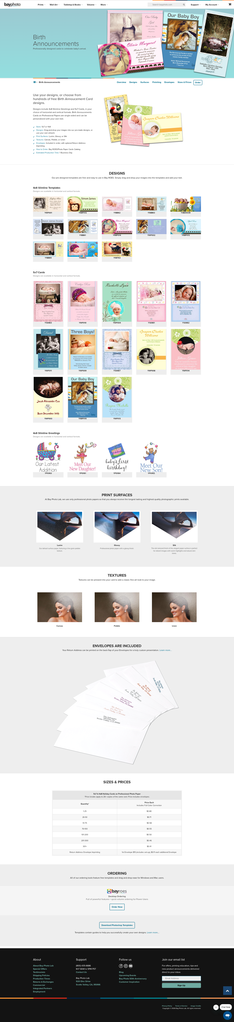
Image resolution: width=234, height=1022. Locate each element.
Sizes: (38, 126)
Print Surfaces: (42, 136)
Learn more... (166, 650)
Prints (41, 4)
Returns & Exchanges (43, 981)
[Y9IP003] (48, 397)
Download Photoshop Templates (117, 925)
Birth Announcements (49, 82)
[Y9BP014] (117, 226)
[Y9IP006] (48, 226)
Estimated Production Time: (47, 152)
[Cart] (230, 5)
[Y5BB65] (82, 249)
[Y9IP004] (117, 301)
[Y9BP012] (82, 204)
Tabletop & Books (72, 4)
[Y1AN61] (151, 301)
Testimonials (39, 972)
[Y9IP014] (185, 349)
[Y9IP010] (82, 301)
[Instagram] (126, 966)
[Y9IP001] (48, 204)
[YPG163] (48, 457)
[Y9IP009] (82, 349)
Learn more (152, 932)
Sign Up (181, 985)
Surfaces (144, 82)
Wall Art (54, 4)
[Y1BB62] (117, 204)
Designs (133, 82)
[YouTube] (131, 966)
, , (88, 983)
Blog (121, 972)
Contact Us (81, 972)
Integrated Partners (42, 988)
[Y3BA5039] (185, 204)
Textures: (40, 139)
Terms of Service (181, 1006)
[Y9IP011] (48, 349)
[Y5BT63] (117, 249)
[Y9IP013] (117, 397)
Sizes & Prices (184, 82)
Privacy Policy (167, 1006)
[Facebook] (121, 966)
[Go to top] (227, 990)
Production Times (41, 978)
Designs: (40, 130)
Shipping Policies (41, 975)
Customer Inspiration (129, 981)
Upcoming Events (127, 975)
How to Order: (42, 149)
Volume (91, 4)
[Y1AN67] (117, 349)
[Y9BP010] (82, 397)
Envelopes (169, 82)
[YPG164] (117, 457)
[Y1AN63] (48, 301)
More (103, 4)
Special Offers (40, 968)
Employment (39, 991)
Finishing (156, 82)
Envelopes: (41, 143)
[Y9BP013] (185, 226)
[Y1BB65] (48, 249)
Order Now (117, 906)
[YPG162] (151, 457)
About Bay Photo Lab (43, 965)
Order (198, 82)
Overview (121, 82)
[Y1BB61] (82, 226)
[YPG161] (82, 457)
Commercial (39, 985)
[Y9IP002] (151, 226)
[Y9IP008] (151, 349)
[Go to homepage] (35, 82)
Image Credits (196, 1006)
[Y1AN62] (185, 301)
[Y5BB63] (151, 204)
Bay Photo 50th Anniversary (133, 978)
